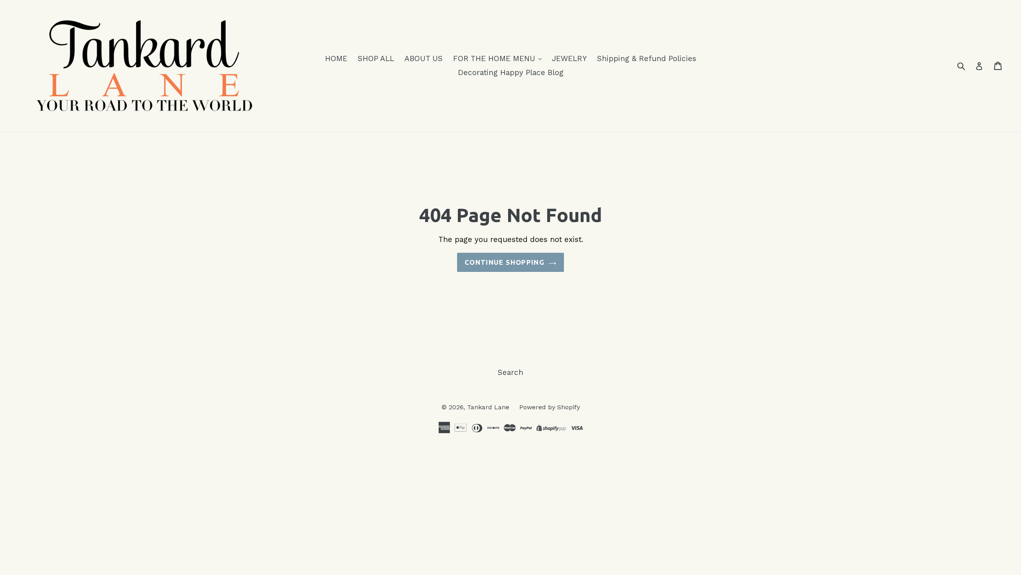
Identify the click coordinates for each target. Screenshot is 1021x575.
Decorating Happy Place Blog (511, 72)
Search (510, 372)
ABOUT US (423, 58)
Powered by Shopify (549, 407)
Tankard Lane (489, 407)
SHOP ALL (376, 58)
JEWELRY (569, 58)
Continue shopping (504, 262)
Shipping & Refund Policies (646, 58)
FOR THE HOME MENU (495, 58)
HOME (336, 58)
